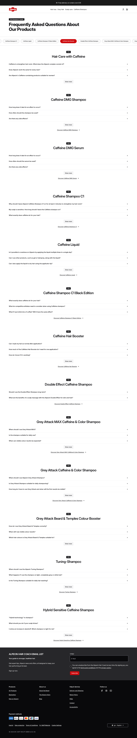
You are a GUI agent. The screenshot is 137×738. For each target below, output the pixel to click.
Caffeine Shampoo (80, 9)
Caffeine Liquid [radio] (27, 41)
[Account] (123, 9)
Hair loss (53, 9)
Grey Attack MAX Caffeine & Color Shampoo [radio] (116, 41)
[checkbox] (70, 666)
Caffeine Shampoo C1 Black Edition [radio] (47, 41)
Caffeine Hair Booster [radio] (68, 41)
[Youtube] (111, 691)
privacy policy (106, 668)
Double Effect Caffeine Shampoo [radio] (89, 41)
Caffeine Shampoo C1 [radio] (11, 41)
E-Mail (72, 654)
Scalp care (69, 9)
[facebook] (102, 691)
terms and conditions (88, 668)
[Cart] (127, 9)
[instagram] (106, 691)
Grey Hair (61, 9)
